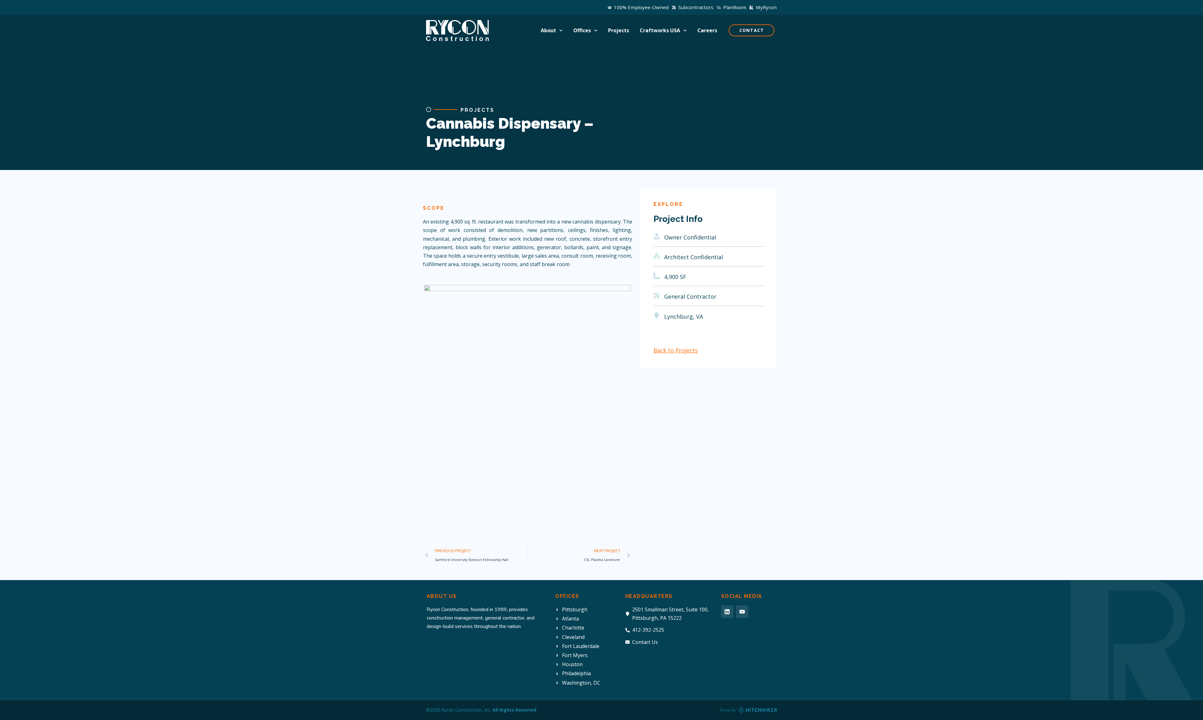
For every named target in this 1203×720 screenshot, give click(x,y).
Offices (582, 30)
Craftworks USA (660, 30)
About (548, 30)
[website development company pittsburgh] (749, 710)
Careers (707, 30)
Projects (618, 30)
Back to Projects (676, 350)
